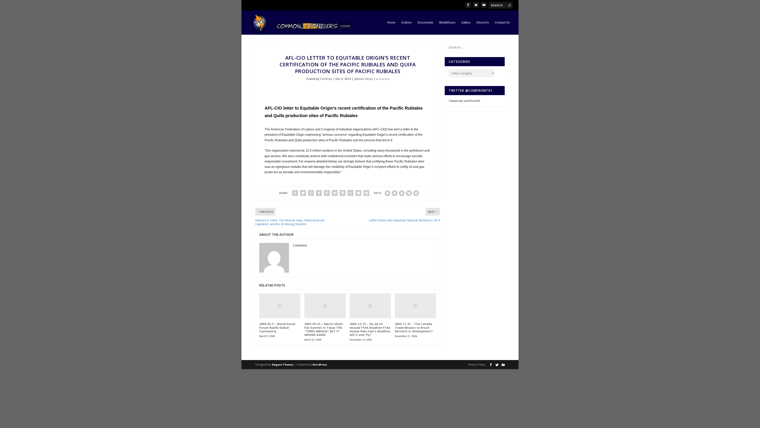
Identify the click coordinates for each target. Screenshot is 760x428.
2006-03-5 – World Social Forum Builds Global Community (277, 327)
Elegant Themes (282, 364)
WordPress (320, 364)
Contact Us (502, 22)
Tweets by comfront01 (464, 101)
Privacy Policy (476, 364)
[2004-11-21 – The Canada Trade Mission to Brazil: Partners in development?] (415, 305)
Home (391, 22)
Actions (406, 22)
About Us (482, 22)
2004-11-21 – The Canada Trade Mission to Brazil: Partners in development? (414, 327)
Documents (425, 22)
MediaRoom (447, 22)
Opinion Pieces (363, 79)
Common (326, 79)
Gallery (465, 22)
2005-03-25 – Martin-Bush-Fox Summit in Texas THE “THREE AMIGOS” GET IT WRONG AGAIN (324, 329)
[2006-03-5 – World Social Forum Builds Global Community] (279, 305)
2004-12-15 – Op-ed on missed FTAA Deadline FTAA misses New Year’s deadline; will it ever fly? (370, 329)
